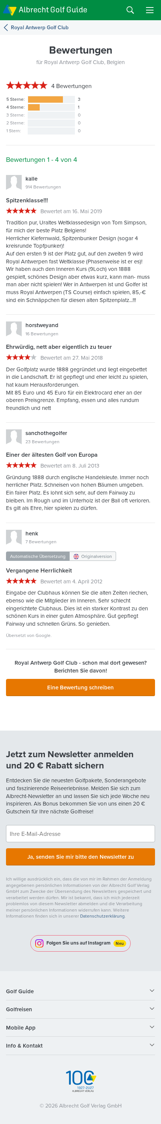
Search (130, 10)
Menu (150, 10)
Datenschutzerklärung (102, 916)
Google (43, 635)
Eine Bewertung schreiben (80, 687)
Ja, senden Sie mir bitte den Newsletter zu (80, 857)
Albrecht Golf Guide (53, 9)
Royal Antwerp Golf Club (40, 27)
